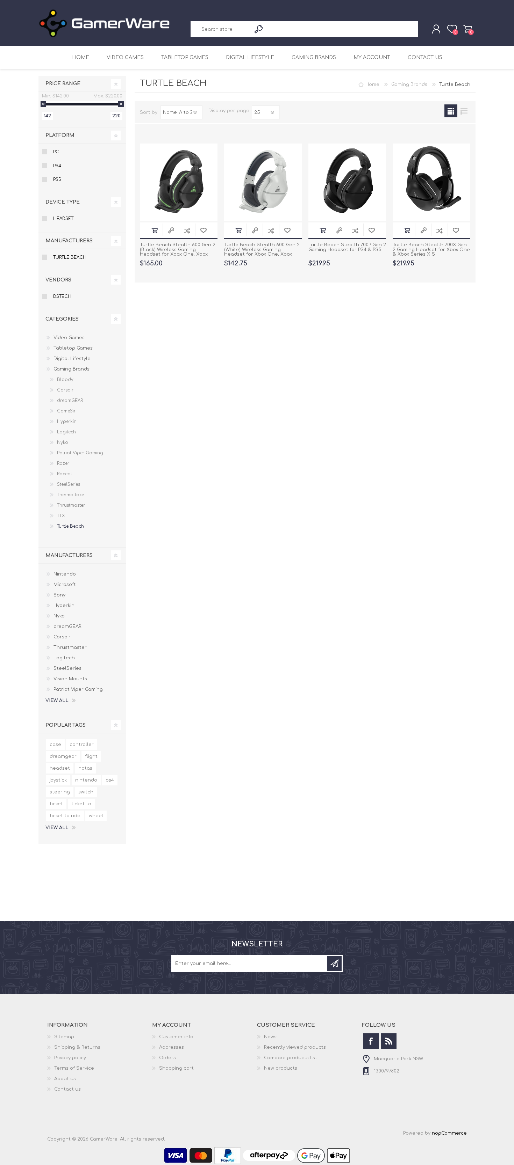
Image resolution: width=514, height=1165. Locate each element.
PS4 (57, 165)
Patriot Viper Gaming (80, 452)
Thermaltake (70, 494)
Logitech (66, 432)
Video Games (125, 57)
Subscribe (334, 963)
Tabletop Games (184, 57)
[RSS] (389, 1041)
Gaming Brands (314, 57)
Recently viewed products (295, 1047)
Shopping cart (468, 29)
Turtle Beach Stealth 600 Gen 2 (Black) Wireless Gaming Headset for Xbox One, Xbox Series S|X (177, 252)
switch (85, 792)
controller (82, 744)
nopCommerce (449, 1133)
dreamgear (63, 756)
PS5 (57, 179)
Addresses (171, 1047)
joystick (58, 780)
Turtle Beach (69, 257)
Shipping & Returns (77, 1047)
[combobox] (221, 29)
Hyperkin (67, 421)
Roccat (64, 473)
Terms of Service (74, 1068)
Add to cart (154, 230)
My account (372, 57)
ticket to (81, 803)
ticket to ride (65, 815)
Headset (63, 218)
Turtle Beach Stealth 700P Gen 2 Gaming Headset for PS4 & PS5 (347, 247)
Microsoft (64, 584)
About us (65, 1078)
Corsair (65, 390)
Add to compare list (187, 230)
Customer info (176, 1036)
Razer (63, 463)
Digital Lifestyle (250, 57)
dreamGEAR (70, 400)
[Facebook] (371, 1041)
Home (80, 57)
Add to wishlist (203, 230)
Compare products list (290, 1057)
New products (280, 1068)
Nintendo (64, 574)
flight (91, 756)
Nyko (62, 442)
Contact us (425, 57)
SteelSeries (68, 484)
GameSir (66, 411)
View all (57, 700)
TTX (61, 515)
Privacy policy (70, 1057)
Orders (167, 1057)
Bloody (65, 379)
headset (60, 768)
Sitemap (64, 1036)
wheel (96, 815)
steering (60, 792)
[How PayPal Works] (227, 1162)
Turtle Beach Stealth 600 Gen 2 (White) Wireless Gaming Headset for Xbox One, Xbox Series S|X (262, 252)
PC (56, 151)
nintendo (86, 780)
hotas (85, 768)
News (270, 1036)
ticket (56, 803)
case (55, 744)
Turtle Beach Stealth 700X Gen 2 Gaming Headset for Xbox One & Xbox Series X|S (431, 250)
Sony (59, 595)
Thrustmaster (71, 505)
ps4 (110, 780)
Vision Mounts (70, 678)
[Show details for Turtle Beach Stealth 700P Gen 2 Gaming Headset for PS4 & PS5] (347, 182)
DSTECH (62, 296)
